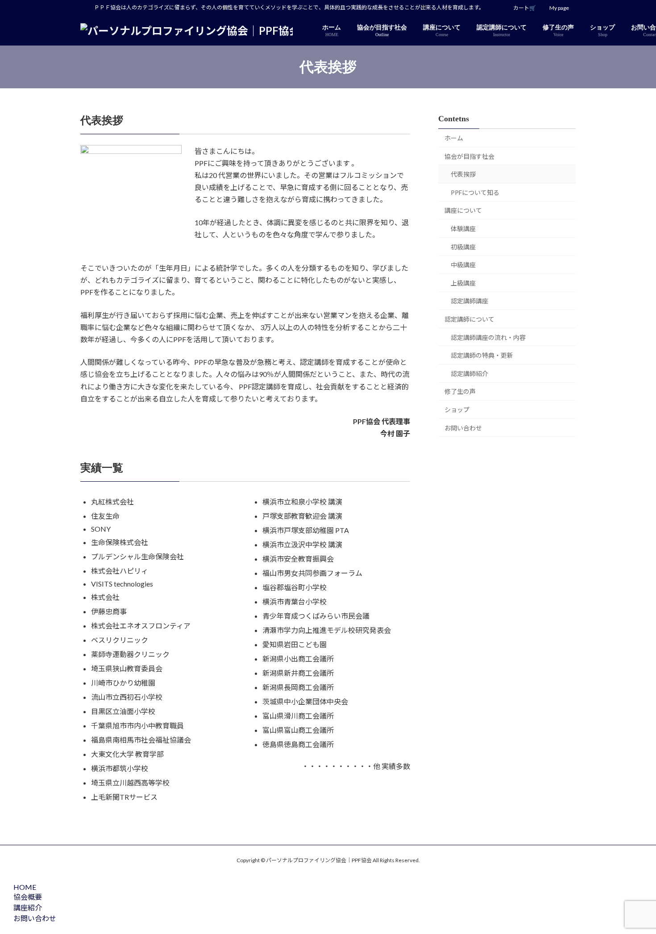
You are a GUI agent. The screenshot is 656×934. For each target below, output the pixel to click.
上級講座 (463, 283)
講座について (463, 210)
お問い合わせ (463, 427)
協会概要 (27, 897)
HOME (24, 887)
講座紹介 (27, 907)
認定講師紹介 (469, 373)
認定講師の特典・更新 (482, 355)
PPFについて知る (475, 192)
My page (559, 7)
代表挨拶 (463, 174)
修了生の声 (460, 391)
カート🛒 (524, 7)
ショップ (456, 409)
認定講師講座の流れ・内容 (488, 337)
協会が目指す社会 (469, 156)
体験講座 (463, 228)
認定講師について (469, 319)
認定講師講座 (469, 301)
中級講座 (463, 265)
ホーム (453, 138)
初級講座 (463, 247)
